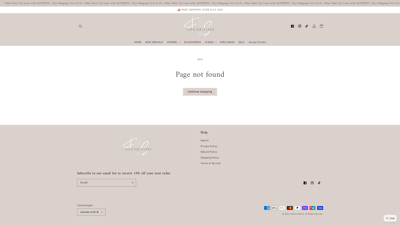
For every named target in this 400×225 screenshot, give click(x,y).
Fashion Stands (297, 214)
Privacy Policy (209, 146)
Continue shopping (200, 91)
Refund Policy (209, 151)
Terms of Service (211, 163)
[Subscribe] (132, 183)
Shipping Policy (210, 157)
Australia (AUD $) (89, 212)
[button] (80, 26)
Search (205, 140)
